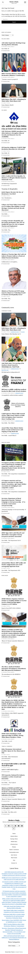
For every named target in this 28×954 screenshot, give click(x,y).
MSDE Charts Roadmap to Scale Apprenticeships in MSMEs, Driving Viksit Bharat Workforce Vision (12, 735)
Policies (23, 331)
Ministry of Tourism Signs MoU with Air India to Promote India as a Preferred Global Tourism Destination (14, 256)
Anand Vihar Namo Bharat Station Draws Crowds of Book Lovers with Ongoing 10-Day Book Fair (12, 429)
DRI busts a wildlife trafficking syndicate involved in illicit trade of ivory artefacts (14, 390)
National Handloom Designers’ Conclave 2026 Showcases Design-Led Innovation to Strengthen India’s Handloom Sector (14, 806)
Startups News (14, 839)
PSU (14, 860)
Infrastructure (5, 370)
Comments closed (6, 50)
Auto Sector (14, 855)
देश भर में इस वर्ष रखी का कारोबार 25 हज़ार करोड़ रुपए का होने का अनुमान (13, 765)
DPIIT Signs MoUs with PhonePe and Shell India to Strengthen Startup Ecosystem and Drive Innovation (13, 534)
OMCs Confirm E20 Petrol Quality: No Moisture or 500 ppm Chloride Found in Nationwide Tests (14, 177)
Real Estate (14, 857)
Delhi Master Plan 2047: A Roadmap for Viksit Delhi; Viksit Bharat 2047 (14, 100)
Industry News (14, 836)
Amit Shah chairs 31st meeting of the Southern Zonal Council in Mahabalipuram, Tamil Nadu (13, 365)
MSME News (14, 841)
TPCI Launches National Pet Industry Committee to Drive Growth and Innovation (13, 776)
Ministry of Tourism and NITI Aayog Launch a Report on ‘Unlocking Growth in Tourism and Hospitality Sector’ (13, 292)
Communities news (15, 331)
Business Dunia (14, 2)
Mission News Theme (9, 952)
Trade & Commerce (14, 849)
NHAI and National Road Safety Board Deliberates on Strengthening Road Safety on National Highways (14, 937)
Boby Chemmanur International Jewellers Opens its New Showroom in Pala (13, 751)
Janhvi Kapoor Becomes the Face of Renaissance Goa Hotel (12, 193)
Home (14, 833)
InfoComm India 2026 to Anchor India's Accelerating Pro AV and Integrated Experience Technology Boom (14, 916)
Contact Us (14, 863)
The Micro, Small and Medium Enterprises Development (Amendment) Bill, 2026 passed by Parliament (14, 668)
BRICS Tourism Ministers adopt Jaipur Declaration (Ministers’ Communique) (13, 74)
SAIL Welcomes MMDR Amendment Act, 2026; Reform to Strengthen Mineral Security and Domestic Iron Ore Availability (14, 134)
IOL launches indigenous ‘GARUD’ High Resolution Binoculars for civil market (14, 148)
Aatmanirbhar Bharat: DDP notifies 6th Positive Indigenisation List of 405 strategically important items (14, 564)
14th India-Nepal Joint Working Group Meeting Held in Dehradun (13, 44)
